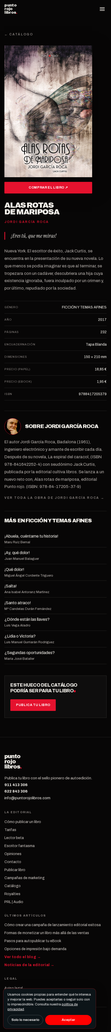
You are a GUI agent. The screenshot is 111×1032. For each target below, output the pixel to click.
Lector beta (14, 838)
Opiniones (12, 854)
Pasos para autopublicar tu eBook (32, 941)
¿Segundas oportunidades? (29, 652)
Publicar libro (14, 870)
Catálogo (12, 886)
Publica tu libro (33, 705)
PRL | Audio (13, 902)
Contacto (12, 862)
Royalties (12, 894)
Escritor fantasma (19, 846)
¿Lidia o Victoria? (20, 636)
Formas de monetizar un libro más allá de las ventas (46, 933)
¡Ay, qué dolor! (17, 552)
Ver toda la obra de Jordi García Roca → (54, 498)
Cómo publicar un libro (22, 822)
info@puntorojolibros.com (27, 798)
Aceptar (68, 1020)
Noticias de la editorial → (29, 965)
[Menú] (102, 9)
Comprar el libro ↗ (48, 187)
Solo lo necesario (25, 1020)
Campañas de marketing (24, 878)
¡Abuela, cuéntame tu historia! (31, 536)
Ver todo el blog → (22, 957)
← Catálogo (18, 34)
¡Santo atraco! (17, 603)
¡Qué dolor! (14, 569)
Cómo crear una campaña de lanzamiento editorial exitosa (52, 925)
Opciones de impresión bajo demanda (35, 949)
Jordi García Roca (72, 426)
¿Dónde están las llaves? (27, 619)
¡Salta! (10, 586)
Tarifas (10, 830)
